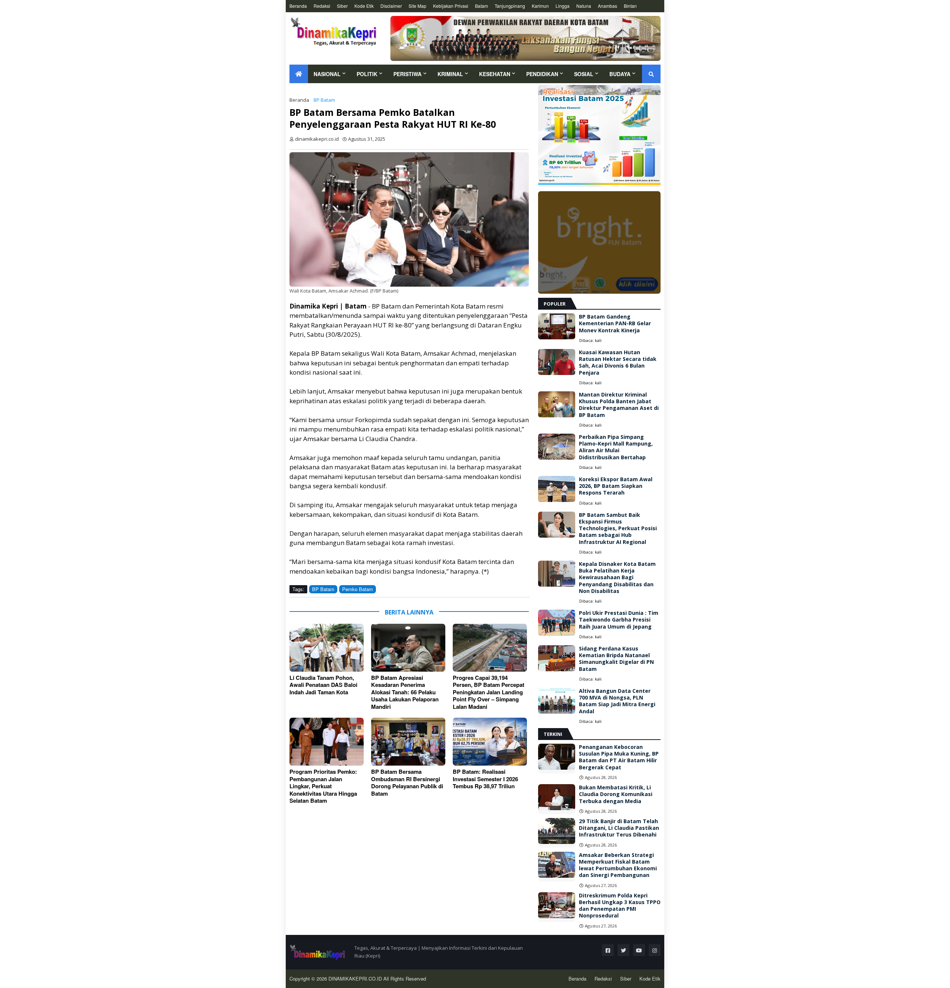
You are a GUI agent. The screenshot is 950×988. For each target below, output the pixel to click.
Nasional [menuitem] (327, 74)
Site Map (417, 6)
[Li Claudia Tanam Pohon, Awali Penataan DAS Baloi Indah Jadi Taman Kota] (326, 648)
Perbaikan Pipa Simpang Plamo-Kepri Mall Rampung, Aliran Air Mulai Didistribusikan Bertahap (616, 447)
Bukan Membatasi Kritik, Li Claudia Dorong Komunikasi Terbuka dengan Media (615, 794)
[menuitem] (298, 74)
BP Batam (324, 100)
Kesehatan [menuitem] (494, 74)
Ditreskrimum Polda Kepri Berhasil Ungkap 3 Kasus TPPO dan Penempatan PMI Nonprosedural (620, 905)
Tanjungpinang (510, 6)
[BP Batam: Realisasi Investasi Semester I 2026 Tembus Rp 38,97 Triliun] (490, 742)
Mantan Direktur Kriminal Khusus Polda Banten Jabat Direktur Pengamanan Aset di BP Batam (619, 404)
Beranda (298, 6)
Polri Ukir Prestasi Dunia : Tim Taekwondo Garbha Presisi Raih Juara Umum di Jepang (618, 620)
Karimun (540, 6)
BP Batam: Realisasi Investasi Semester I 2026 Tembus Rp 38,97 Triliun (485, 779)
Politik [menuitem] (367, 74)
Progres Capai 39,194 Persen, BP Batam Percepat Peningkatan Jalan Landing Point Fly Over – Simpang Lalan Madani (488, 692)
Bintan (630, 6)
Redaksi (322, 6)
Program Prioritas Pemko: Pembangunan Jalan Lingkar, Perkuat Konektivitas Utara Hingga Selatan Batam (323, 786)
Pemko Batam (357, 589)
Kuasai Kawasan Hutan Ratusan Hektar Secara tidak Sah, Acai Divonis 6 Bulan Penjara (617, 362)
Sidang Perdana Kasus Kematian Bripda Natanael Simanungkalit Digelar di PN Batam (616, 658)
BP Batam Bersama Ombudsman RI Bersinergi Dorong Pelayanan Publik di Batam (407, 782)
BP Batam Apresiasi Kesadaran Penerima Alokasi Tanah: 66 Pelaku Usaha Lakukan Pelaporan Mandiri (405, 692)
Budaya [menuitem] (619, 74)
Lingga (563, 6)
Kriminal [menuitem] (450, 74)
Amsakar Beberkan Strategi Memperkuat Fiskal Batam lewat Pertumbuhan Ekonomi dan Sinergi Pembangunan (618, 865)
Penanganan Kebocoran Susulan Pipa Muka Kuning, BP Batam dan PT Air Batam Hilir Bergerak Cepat (619, 757)
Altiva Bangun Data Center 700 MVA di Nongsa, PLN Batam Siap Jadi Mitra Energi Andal (617, 701)
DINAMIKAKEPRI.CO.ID (355, 978)
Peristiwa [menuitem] (407, 74)
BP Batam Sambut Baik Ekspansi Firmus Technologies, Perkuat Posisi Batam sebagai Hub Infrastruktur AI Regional (618, 528)
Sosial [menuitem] (583, 74)
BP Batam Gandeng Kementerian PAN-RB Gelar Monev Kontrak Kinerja (615, 323)
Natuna (583, 6)
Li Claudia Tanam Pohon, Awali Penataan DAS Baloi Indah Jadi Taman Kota (323, 685)
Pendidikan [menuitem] (542, 74)
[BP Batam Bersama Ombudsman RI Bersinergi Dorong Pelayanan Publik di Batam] (408, 742)
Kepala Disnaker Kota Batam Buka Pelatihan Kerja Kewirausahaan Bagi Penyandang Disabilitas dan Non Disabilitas (617, 577)
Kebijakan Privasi (450, 6)
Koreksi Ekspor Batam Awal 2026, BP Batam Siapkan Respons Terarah (615, 486)
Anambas (607, 6)
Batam (481, 6)
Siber (342, 6)
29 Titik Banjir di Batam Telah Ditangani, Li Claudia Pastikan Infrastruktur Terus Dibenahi (619, 828)
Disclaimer (391, 6)
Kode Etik (364, 6)
